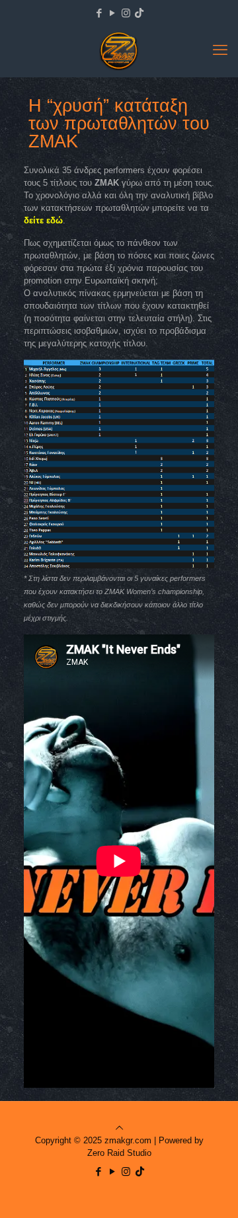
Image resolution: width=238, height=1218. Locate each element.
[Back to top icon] (119, 1128)
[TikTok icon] (139, 13)
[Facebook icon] (99, 13)
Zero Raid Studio (119, 1153)
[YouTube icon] (113, 13)
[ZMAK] (119, 50)
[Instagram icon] (126, 13)
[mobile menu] (220, 50)
